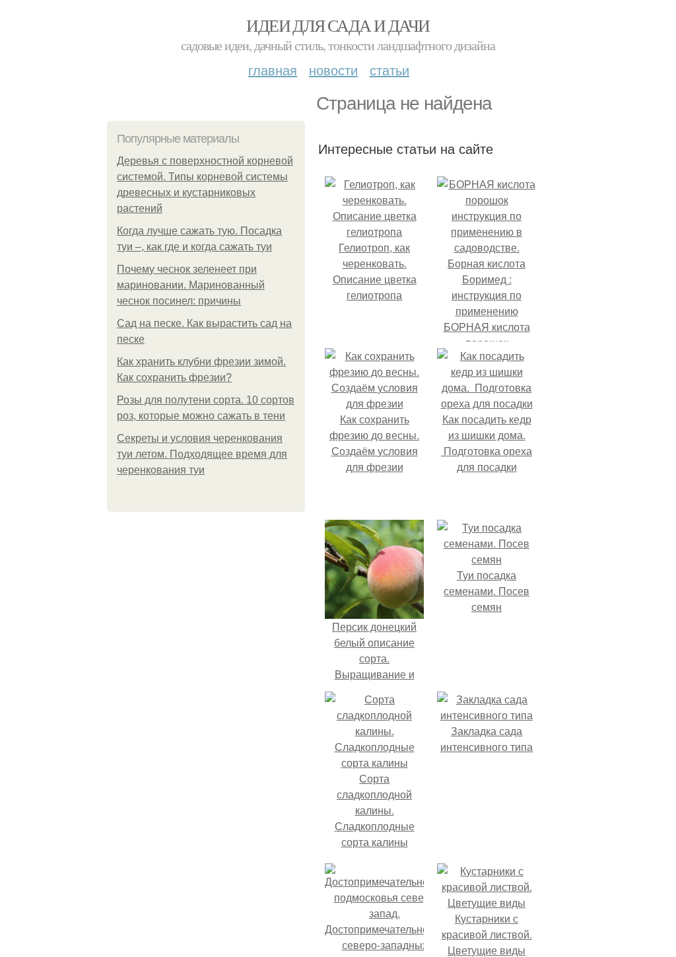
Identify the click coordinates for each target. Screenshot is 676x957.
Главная (272, 69)
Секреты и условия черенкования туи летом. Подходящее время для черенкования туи (202, 454)
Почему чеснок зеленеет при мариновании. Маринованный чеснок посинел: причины (191, 285)
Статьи (389, 69)
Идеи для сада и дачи (337, 25)
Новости (333, 69)
